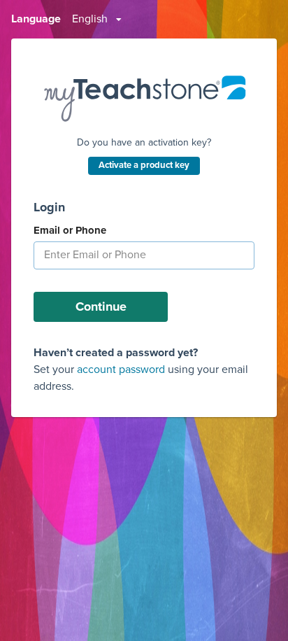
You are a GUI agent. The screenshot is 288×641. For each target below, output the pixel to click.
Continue (101, 306)
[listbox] (97, 19)
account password (121, 369)
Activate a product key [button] (144, 165)
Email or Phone (70, 230)
